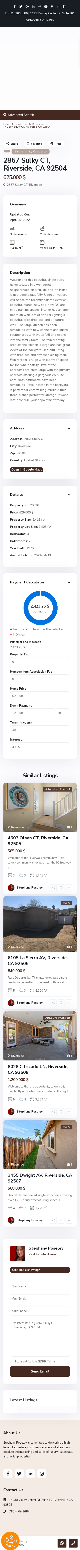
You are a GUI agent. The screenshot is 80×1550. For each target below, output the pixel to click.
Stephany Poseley (30, 888)
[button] (7, 76)
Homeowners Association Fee (31, 672)
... (11, 868)
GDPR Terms (47, 1362)
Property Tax (19, 655)
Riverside (35, 185)
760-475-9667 (19, 1512)
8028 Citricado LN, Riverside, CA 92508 (38, 1069)
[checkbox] (11, 1361)
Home (7, 124)
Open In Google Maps (26, 470)
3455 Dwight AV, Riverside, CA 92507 (40, 1178)
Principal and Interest (25, 642)
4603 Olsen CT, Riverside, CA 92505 (38, 841)
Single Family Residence (29, 124)
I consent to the (35, 1361)
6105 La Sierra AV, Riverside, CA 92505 (38, 961)
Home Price (18, 689)
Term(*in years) (21, 723)
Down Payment (21, 706)
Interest (16, 740)
